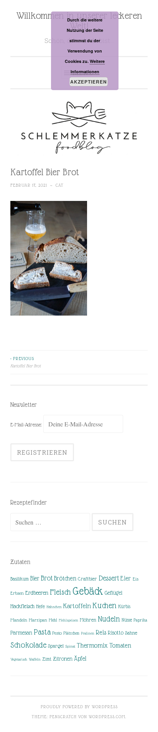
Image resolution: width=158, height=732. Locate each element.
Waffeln (35, 659)
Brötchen (65, 578)
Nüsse (127, 620)
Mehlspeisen (68, 620)
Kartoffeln (77, 606)
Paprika (140, 620)
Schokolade (28, 645)
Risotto (115, 633)
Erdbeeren (36, 592)
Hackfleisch (22, 606)
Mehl (53, 620)
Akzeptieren (88, 81)
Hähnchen (54, 607)
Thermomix (92, 645)
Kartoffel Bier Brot (25, 362)
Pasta (42, 632)
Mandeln (18, 620)
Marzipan (38, 620)
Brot (47, 578)
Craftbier (87, 579)
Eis (135, 579)
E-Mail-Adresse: (26, 424)
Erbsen (17, 593)
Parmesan (21, 633)
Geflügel (113, 593)
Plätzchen (71, 633)
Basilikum (19, 579)
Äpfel (80, 658)
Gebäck (87, 591)
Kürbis (124, 606)
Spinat (70, 646)
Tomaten (120, 645)
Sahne (131, 633)
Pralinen (87, 633)
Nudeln (109, 619)
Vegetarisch (18, 659)
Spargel (56, 646)
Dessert (109, 578)
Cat (60, 185)
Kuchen (104, 605)
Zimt (46, 659)
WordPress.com (107, 716)
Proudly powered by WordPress (79, 706)
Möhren (88, 620)
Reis (101, 632)
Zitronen (62, 659)
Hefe (40, 606)
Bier (34, 578)
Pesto (57, 633)
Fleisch (60, 591)
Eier (125, 578)
